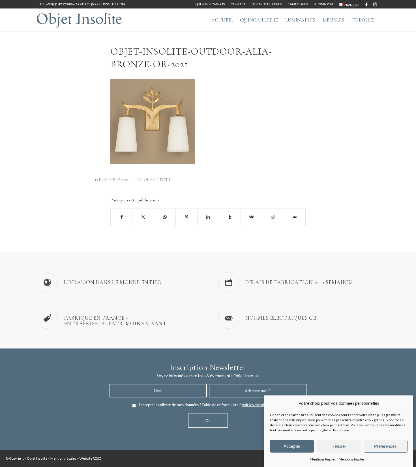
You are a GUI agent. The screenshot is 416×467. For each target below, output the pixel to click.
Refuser (338, 446)
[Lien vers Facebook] (366, 4)
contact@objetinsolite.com (100, 4)
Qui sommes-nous (210, 4)
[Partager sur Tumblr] (229, 216)
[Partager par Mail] (295, 216)
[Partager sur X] (143, 216)
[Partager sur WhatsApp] (164, 216)
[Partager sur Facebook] (121, 216)
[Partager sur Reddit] (273, 216)
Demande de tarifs (267, 4)
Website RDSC (90, 458)
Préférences (385, 446)
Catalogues (298, 4)
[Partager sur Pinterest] (186, 216)
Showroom (323, 4)
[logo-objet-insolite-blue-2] (79, 19)
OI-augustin (157, 179)
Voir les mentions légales (262, 405)
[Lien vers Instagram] (375, 4)
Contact (238, 4)
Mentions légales (323, 459)
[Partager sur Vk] (251, 216)
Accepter (292, 446)
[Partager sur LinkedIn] (208, 216)
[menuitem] (210, 4)
